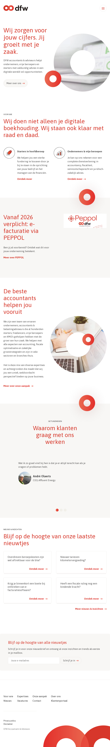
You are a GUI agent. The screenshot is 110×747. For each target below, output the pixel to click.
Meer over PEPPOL (13, 257)
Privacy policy (9, 721)
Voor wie (8, 696)
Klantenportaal (59, 700)
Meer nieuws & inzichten (89, 608)
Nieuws (7, 700)
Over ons (56, 696)
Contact (37, 700)
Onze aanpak (40, 696)
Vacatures (22, 700)
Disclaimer (8, 724)
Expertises (22, 696)
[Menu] (103, 8)
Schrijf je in (69, 660)
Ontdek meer (24, 179)
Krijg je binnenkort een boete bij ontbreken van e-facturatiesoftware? (26, 587)
